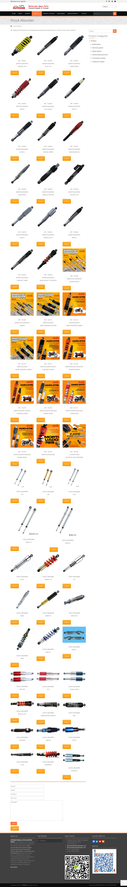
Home (14, 13)
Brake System (96, 44)
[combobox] (109, 6)
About (20, 13)
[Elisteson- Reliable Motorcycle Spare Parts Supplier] (47, 7)
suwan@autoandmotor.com (77, 845)
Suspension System (98, 61)
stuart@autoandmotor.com (77, 847)
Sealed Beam (61, 13)
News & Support (72, 13)
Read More (14, 867)
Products (36, 13)
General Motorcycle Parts (100, 55)
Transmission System (99, 58)
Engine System (96, 51)
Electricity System (97, 48)
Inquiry (14, 73)
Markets (27, 13)
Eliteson (25, 885)
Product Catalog (48, 13)
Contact (84, 13)
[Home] (11, 26)
